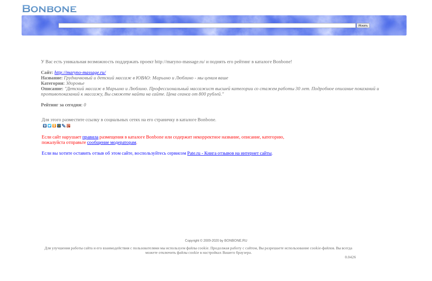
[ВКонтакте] (45, 126)
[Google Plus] (68, 126)
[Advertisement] (320, 136)
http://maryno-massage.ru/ (80, 72)
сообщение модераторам (111, 142)
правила (90, 136)
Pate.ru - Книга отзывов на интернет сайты (229, 153)
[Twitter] (49, 126)
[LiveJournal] (63, 126)
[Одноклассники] (54, 126)
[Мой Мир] (59, 126)
